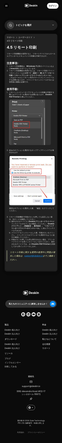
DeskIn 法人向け (12, 333)
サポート (46, 348)
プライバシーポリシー (36, 432)
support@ (29, 256)
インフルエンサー (13, 362)
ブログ (8, 358)
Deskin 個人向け (12, 329)
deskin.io (38, 256)
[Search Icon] (10, 24)
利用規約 (20, 432)
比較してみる (11, 366)
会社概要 (46, 344)
